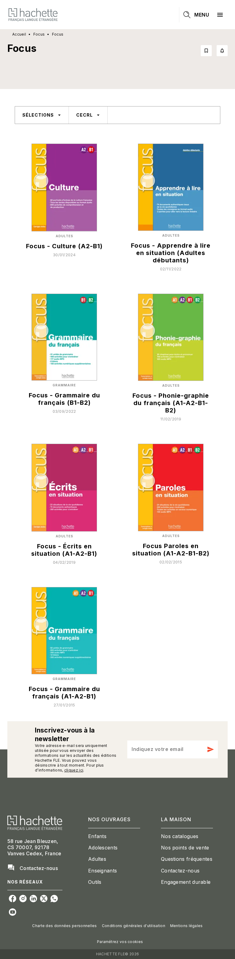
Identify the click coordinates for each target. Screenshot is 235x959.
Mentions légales (186, 925)
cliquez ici (73, 770)
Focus (39, 34)
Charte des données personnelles (64, 925)
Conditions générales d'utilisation (133, 925)
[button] (214, 50)
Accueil (19, 34)
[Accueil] (33, 14)
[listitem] (12, 898)
